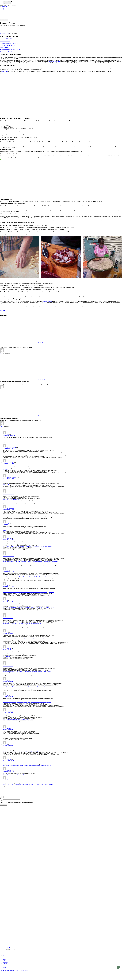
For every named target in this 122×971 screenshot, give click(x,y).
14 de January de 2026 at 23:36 (9, 435)
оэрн (8, 434)
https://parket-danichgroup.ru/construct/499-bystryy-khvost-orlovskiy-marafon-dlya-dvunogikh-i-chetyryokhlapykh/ (26, 576)
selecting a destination (47, 301)
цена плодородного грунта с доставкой (11, 499)
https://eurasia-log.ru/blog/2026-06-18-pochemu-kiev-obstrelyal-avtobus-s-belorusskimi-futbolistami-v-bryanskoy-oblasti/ (27, 671)
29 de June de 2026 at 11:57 (8, 571)
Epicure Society (4, 19)
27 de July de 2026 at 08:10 (8, 780)
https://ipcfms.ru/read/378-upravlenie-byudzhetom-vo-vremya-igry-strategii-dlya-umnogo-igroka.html (23, 751)
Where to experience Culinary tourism (7, 47)
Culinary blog (6, 33)
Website (1, 800)
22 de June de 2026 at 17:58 (8, 478)
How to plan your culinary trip (6, 51)
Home (1, 33)
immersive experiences (28, 219)
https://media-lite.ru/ (6, 656)
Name (1, 797)
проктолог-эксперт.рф (11, 477)
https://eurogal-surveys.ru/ (8, 514)
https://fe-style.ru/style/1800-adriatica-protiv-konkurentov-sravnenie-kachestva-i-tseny (20, 719)
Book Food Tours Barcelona (7, 970)
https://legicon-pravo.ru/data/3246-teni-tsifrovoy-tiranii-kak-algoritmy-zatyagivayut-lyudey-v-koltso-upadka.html (25, 686)
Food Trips (5, 960)
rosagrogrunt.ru (10, 492)
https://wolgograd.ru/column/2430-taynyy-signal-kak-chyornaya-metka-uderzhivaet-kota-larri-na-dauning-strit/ (25, 638)
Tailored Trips (5, 962)
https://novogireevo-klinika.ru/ (9, 453)
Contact (4, 967)
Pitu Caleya (2, 313)
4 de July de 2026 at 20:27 (8, 729)
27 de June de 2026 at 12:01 (8, 524)
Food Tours (5, 959)
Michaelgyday (9, 770)
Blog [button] (7, 942)
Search (14, 5)
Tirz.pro (4, 530)
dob (7, 554)
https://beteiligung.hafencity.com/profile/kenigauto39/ (13, 774)
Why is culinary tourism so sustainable (7, 45)
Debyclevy (9, 538)
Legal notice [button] (8, 947)
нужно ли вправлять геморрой (9, 484)
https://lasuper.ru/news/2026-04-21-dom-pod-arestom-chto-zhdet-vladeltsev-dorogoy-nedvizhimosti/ (22, 735)
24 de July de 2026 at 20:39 (8, 771)
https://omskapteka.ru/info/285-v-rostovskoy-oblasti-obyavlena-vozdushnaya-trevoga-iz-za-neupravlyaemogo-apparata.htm (27, 546)
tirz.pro (8, 523)
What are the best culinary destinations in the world (10, 49)
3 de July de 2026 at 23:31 (8, 666)
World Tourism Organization (54, 61)
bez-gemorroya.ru (10, 462)
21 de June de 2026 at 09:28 (8, 463)
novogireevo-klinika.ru (11, 447)
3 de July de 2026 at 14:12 (8, 649)
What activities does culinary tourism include (9, 43)
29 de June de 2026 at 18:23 (8, 586)
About (4, 964)
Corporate (5, 963)
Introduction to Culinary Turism (6, 38)
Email (1, 798)
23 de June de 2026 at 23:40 (8, 494)
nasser (1, 353)
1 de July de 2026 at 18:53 (8, 633)
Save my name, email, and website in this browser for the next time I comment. (17, 802)
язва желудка (5, 469)
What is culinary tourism (5, 41)
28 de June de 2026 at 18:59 (8, 556)
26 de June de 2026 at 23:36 (8, 509)
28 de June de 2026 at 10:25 (8, 539)
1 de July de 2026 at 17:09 (8, 618)
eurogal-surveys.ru (10, 508)
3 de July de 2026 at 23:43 (8, 681)
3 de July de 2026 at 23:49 (8, 696)
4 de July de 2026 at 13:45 (8, 712)
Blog (4, 966)
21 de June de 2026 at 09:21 (8, 448)
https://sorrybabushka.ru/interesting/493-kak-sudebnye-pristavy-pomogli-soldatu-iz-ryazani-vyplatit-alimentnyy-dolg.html (27, 702)
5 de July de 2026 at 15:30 (8, 745)
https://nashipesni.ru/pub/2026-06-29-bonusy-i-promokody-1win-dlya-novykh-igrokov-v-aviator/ (22, 623)
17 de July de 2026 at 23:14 (8, 760)
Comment (2, 796)
